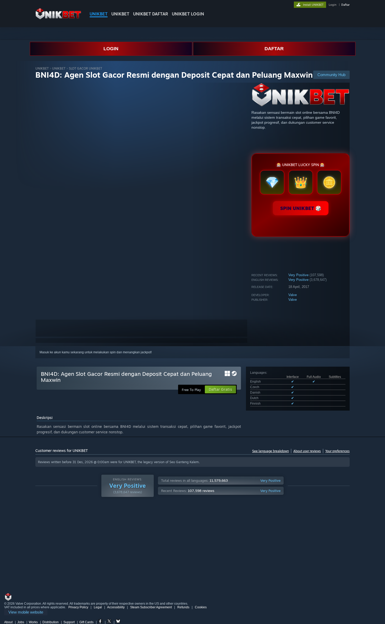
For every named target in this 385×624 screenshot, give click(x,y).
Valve (292, 295)
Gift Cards (86, 622)
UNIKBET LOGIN (188, 13)
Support (69, 622)
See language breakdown (270, 451)
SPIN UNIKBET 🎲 (300, 208)
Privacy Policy (78, 607)
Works (33, 622)
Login (332, 5)
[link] (25, 612)
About (8, 622)
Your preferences (337, 451)
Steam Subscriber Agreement (151, 607)
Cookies (201, 607)
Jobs (20, 622)
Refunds (183, 607)
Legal (98, 607)
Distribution (50, 622)
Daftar (345, 5)
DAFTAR (274, 48)
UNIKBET (99, 13)
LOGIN (110, 48)
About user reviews (307, 451)
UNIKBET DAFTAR (150, 13)
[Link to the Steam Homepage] (58, 18)
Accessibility (116, 607)
